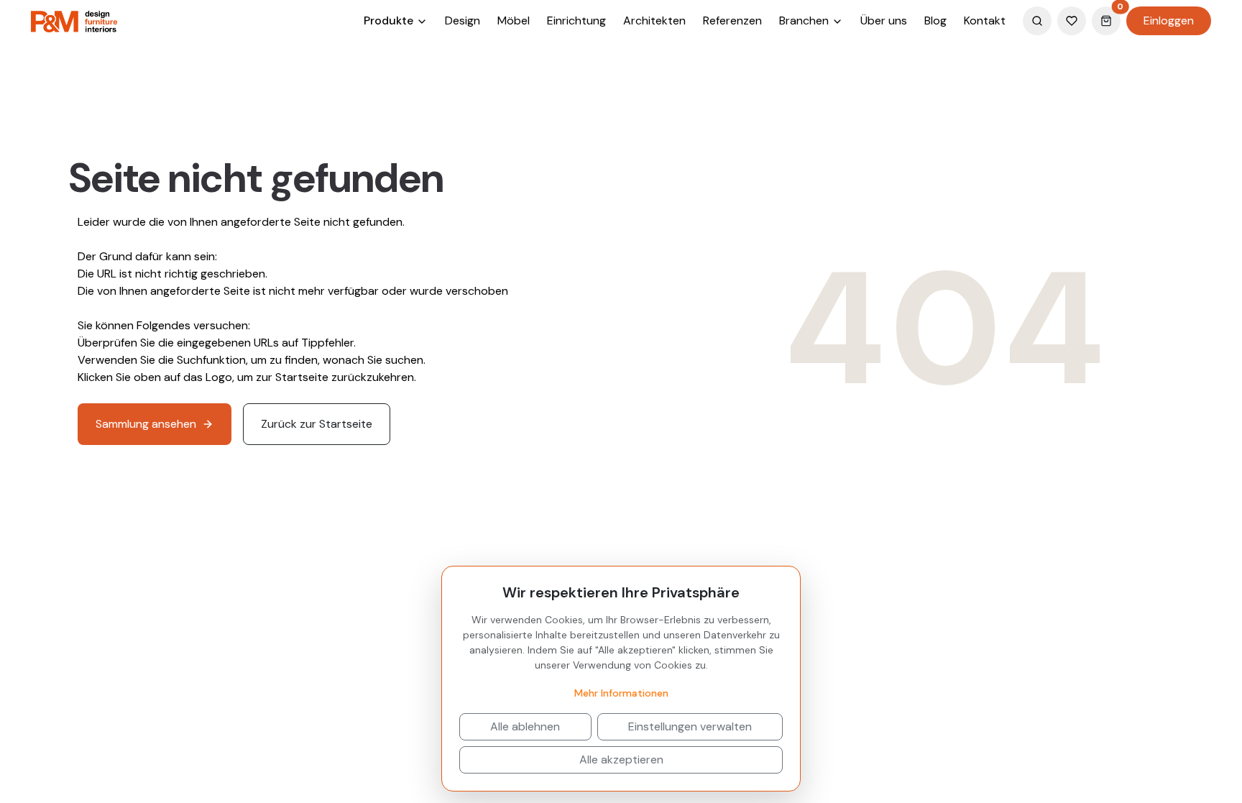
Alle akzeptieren (621, 759)
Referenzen (732, 20)
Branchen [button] (805, 20)
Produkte (390, 20)
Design (462, 20)
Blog (935, 20)
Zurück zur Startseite (316, 423)
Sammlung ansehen (146, 423)
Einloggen (1169, 20)
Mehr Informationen (621, 693)
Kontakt (985, 20)
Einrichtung (576, 20)
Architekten (654, 20)
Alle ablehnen (525, 726)
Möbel (513, 20)
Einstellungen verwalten (690, 726)
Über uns (883, 20)
